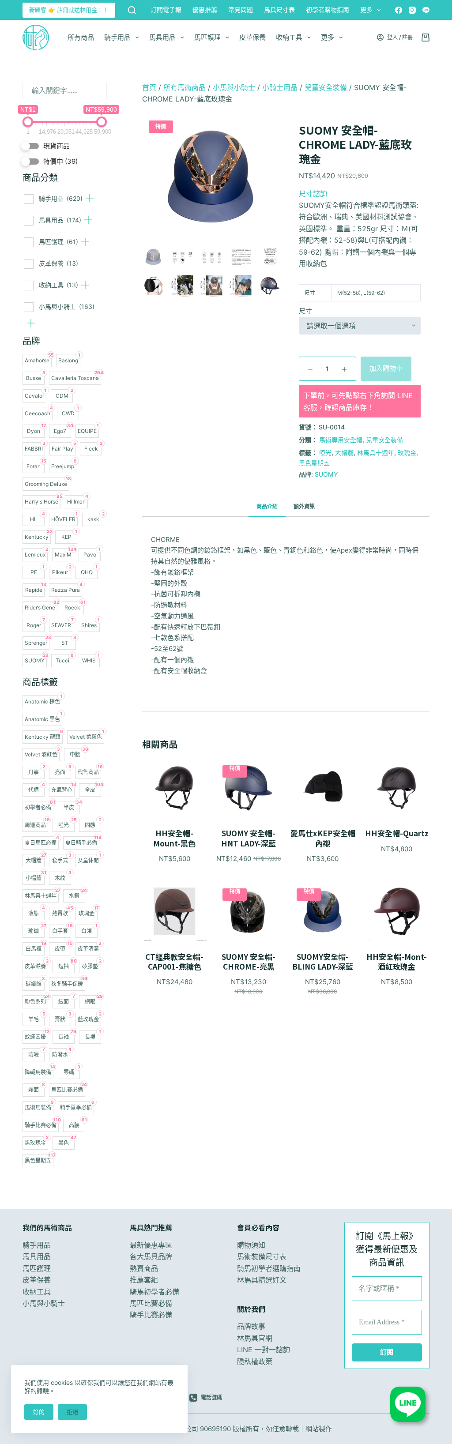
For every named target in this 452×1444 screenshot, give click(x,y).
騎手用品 (117, 37)
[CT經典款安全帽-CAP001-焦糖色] (174, 911)
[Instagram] (412, 10)
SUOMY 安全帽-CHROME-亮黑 (248, 961)
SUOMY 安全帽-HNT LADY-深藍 (248, 838)
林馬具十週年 (375, 452)
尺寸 (305, 311)
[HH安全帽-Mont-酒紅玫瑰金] (396, 911)
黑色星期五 (314, 462)
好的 (39, 1411)
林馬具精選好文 (261, 1279)
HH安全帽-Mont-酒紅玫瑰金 (396, 961)
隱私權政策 (254, 1361)
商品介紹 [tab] (267, 506)
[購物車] (425, 37)
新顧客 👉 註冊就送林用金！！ (69, 9)
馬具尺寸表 (279, 9)
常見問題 (240, 9)
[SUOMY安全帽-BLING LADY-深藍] (322, 911)
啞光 (325, 452)
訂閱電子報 (166, 9)
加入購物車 (386, 368)
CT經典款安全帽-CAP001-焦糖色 (174, 961)
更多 (366, 9)
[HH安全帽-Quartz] (396, 788)
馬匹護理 (207, 37)
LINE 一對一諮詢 (263, 1349)
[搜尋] (132, 10)
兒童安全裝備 (326, 87)
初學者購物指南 (327, 9)
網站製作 (318, 1429)
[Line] (425, 10)
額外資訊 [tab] (304, 506)
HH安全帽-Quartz (397, 833)
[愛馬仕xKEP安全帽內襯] (322, 788)
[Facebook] (398, 10)
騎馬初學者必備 (154, 1291)
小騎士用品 (280, 87)
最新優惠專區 (151, 1245)
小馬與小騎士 (66, 306)
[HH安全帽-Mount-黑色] (174, 788)
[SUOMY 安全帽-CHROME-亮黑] (248, 911)
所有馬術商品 (184, 87)
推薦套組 (144, 1279)
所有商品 (81, 37)
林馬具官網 (254, 1338)
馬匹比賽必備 (151, 1303)
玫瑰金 (407, 452)
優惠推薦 (204, 9)
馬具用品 (162, 37)
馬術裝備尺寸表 (261, 1256)
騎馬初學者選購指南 (269, 1268)
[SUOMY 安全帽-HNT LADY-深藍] (248, 788)
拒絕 (72, 1411)
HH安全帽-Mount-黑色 (174, 838)
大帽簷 (344, 452)
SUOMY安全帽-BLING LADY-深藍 (322, 961)
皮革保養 (252, 37)
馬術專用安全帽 (340, 440)
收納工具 (289, 37)
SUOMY (326, 474)
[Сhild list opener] (90, 198)
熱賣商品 (144, 1268)
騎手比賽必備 (151, 1314)
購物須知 (251, 1245)
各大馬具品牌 (151, 1256)
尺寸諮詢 (313, 193)
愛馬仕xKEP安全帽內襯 (322, 838)
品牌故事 (251, 1326)
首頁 (149, 87)
